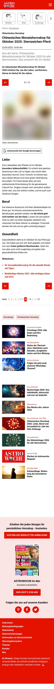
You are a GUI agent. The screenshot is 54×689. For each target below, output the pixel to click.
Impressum (7, 622)
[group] (26, 19)
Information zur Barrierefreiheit (17, 637)
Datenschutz (8, 630)
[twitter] (35, 609)
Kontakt (5, 648)
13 (38, 299)
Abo (4, 652)
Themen (6, 645)
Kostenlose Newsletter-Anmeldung (27, 535)
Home (5, 28)
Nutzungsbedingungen (12, 626)
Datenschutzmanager (12, 634)
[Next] (49, 19)
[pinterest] (18, 609)
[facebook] (27, 609)
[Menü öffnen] (50, 4)
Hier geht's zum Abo (27, 592)
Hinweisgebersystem (12, 641)
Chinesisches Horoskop (28, 317)
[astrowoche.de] (9, 4)
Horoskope (14, 28)
